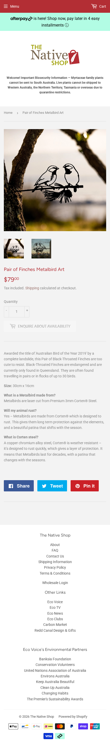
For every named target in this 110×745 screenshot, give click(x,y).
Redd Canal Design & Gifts (55, 630)
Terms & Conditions (55, 573)
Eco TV (55, 607)
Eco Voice (55, 602)
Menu (14, 6)
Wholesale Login (55, 583)
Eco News (55, 613)
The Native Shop (42, 716)
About (55, 545)
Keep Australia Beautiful (55, 682)
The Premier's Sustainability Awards (55, 699)
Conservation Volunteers (55, 665)
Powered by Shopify (73, 716)
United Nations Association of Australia (55, 670)
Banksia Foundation (55, 659)
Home (8, 113)
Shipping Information (55, 562)
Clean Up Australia (55, 688)
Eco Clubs (55, 619)
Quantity (11, 302)
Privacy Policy (55, 567)
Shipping (32, 288)
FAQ (55, 550)
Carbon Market (55, 625)
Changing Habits (55, 693)
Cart (102, 6)
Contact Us (55, 556)
